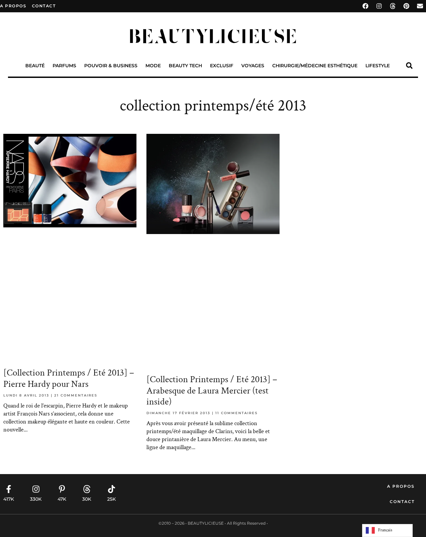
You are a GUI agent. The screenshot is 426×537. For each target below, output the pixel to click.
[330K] (36, 489)
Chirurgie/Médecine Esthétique (314, 66)
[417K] (9, 489)
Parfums (64, 66)
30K (86, 499)
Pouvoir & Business (110, 66)
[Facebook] (365, 6)
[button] (409, 65)
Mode (153, 66)
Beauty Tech (185, 66)
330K (36, 499)
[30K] (87, 489)
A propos (13, 5)
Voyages (252, 66)
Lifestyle (377, 66)
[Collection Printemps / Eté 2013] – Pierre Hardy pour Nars (68, 378)
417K (8, 499)
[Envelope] (420, 6)
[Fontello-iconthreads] (393, 6)
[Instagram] (379, 6)
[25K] (111, 489)
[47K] (62, 489)
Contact (402, 501)
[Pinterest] (406, 6)
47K (62, 499)
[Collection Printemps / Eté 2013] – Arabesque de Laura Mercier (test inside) (211, 390)
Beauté (35, 66)
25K (111, 499)
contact (44, 5)
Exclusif (221, 66)
